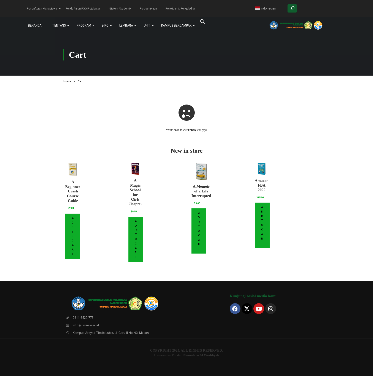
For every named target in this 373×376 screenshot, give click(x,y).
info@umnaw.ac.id (86, 325)
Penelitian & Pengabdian (181, 8)
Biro (105, 25)
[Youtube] (258, 308)
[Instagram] (270, 308)
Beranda (34, 25)
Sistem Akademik (120, 8)
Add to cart (73, 235)
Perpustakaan (148, 8)
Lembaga (126, 25)
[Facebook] (235, 308)
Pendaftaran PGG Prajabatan (83, 8)
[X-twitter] (247, 308)
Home (67, 81)
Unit (147, 25)
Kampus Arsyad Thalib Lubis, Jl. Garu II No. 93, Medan (111, 333)
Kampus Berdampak (176, 25)
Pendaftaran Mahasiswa (42, 8)
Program (84, 25)
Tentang (59, 25)
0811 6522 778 (83, 318)
